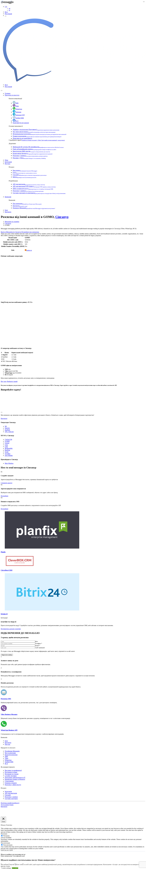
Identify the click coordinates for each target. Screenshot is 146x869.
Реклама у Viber (29, 158)
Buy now (4, 381)
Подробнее (4, 496)
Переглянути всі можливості (22, 138)
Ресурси (7, 163)
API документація (29, 184)
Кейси (24, 177)
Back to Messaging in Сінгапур (11, 232)
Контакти (20, 206)
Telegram (18, 112)
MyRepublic (9, 448)
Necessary (6, 836)
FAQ (25, 172)
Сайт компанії (40, 648)
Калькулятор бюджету (32, 153)
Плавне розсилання (37, 136)
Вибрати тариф (12, 381)
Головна (7, 93)
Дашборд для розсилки (36, 129)
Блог (6, 210)
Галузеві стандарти (11, 798)
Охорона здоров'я (11, 783)
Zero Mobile (9, 455)
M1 (6, 426)
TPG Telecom (9, 432)
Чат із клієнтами (10, 753)
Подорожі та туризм (11, 774)
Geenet (7, 443)
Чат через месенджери (34, 132)
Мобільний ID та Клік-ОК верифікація (38, 147)
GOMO (7, 441)
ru (9, 10)
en (9, 8)
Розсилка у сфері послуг (13, 785)
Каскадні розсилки (11, 755)
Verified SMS (19, 118)
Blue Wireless (9, 463)
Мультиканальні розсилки (39, 134)
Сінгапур (62, 217)
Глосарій (30, 175)
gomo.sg (29, 250)
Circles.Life (8, 439)
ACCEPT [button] (15, 868)
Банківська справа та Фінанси (15, 779)
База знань (25, 170)
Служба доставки (11, 776)
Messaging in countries (12, 221)
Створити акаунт (6, 483)
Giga (6, 445)
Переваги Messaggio (34, 208)
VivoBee (7, 454)
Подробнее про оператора (30, 232)
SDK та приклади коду (33, 188)
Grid (6, 446)
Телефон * (38, 643)
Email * (37, 645)
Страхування (9, 781)
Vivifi (6, 452)
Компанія (8, 197)
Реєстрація (8, 14)
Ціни (6, 160)
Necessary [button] (4, 834)
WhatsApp (18, 109)
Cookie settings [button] (6, 868)
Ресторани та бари (11, 772)
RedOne (7, 450)
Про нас (7, 744)
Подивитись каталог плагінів (11, 629)
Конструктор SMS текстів (31, 151)
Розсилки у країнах (30, 155)
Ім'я (36, 641)
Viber (17, 106)
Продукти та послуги (12, 95)
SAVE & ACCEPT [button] (7, 850)
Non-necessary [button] (5, 843)
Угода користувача (7, 805)
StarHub (7, 430)
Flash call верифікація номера (34, 149)
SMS (16, 103)
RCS (16, 121)
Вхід (6, 12)
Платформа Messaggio (12, 751)
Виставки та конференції (13, 770)
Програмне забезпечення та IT (15, 777)
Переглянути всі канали (21, 123)
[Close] (1, 90)
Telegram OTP (20, 115)
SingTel (7, 428)
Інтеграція (8, 162)
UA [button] (6, 6)
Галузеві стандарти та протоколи (39, 193)
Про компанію (27, 203)
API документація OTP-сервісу (34, 186)
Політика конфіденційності (10, 803)
